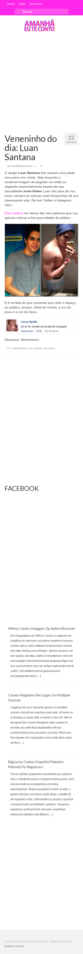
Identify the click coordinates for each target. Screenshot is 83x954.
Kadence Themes (14, 946)
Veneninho (49, 348)
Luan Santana (34, 348)
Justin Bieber (19, 348)
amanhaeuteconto (22, 166)
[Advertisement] (41, 79)
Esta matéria (14, 213)
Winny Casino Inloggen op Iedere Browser (41, 628)
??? (8, 348)
